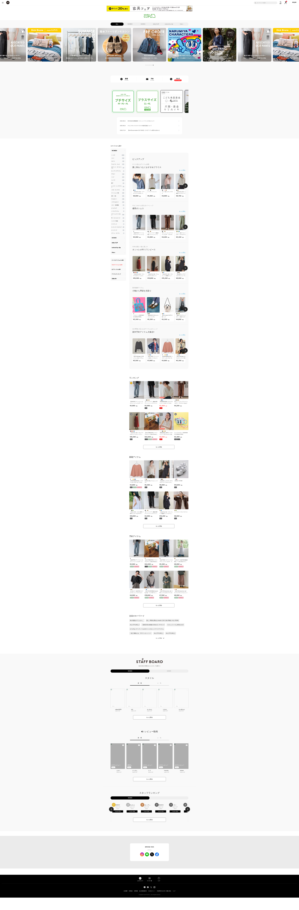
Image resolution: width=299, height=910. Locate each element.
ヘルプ (174, 891)
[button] (185, 185)
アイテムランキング (116, 274)
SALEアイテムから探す (117, 264)
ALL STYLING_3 (134, 624)
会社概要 (125, 891)
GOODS (143, 24)
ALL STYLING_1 (158, 633)
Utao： (182, 24)
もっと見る (182, 170)
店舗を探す (114, 278)
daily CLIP (156, 24)
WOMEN (130, 24)
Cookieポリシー (151, 891)
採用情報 (136, 891)
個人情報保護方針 (143, 891)
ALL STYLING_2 (170, 633)
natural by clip (169, 24)
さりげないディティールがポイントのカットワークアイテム (147, 629)
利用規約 (131, 891)
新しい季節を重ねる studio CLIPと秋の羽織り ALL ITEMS (162, 620)
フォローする (118, 811)
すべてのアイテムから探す (118, 260)
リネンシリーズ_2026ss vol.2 (175, 624)
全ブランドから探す (116, 269)
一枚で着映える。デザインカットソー (140, 633)
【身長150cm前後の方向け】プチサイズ (153, 624)
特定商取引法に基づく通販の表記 (164, 891)
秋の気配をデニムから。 (137, 620)
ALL (117, 24)
